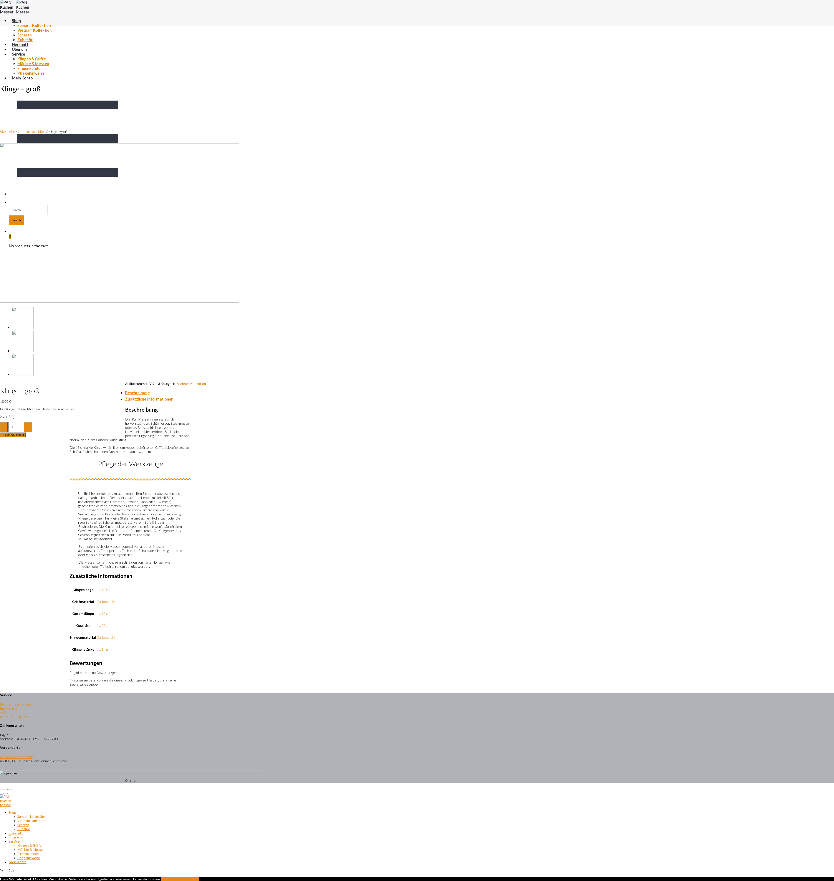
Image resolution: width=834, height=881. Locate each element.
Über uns (20, 49)
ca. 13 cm (104, 589)
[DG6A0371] (23, 350)
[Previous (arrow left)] (1, 793)
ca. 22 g (102, 625)
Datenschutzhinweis (15, 716)
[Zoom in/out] (10, 789)
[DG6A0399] (23, 374)
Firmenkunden (30, 68)
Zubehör (25, 39)
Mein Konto (22, 78)
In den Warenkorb (13, 434)
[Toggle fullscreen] (6, 789)
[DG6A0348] (119, 301)
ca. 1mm (103, 649)
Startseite (7, 131)
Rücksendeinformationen (18, 704)
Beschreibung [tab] (137, 392)
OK (163, 879)
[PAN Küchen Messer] (15, 12)
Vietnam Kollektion (34, 30)
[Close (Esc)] (1, 789)
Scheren (24, 35)
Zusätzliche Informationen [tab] (149, 399)
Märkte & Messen (33, 63)
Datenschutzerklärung (182, 879)
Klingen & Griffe (31, 58)
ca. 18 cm (104, 613)
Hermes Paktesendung (17, 757)
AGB (3, 712)
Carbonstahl (106, 601)
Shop (16, 20)
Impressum (8, 708)
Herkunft (20, 44)
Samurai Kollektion (34, 25)
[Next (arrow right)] (6, 793)
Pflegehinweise (31, 73)
